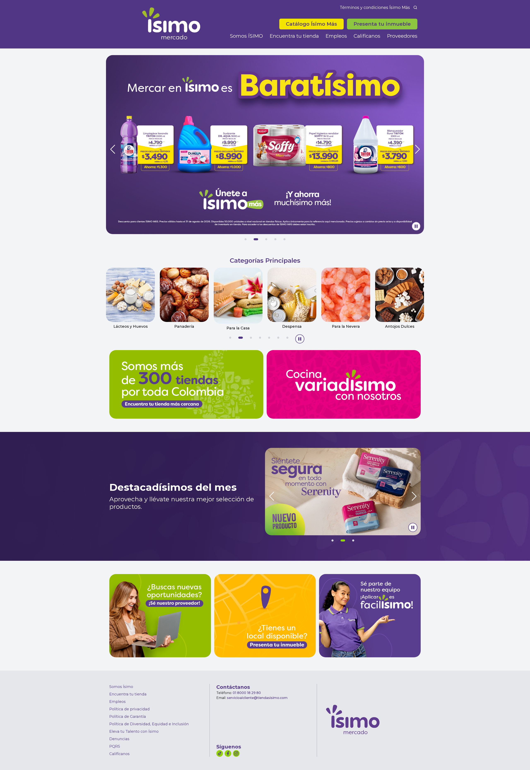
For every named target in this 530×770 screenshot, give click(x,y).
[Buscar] (415, 7)
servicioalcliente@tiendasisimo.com (257, 698)
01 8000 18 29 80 (247, 693)
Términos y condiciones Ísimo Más (375, 7)
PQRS (114, 746)
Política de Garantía (127, 716)
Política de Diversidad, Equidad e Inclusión (149, 724)
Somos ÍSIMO (246, 36)
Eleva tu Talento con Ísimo (134, 731)
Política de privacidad (129, 709)
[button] (246, 239)
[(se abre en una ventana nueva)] (370, 615)
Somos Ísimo (121, 686)
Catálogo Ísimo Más (315, 24)
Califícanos (367, 36)
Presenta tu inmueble (382, 24)
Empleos (336, 36)
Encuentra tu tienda (294, 36)
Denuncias (119, 739)
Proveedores (402, 36)
